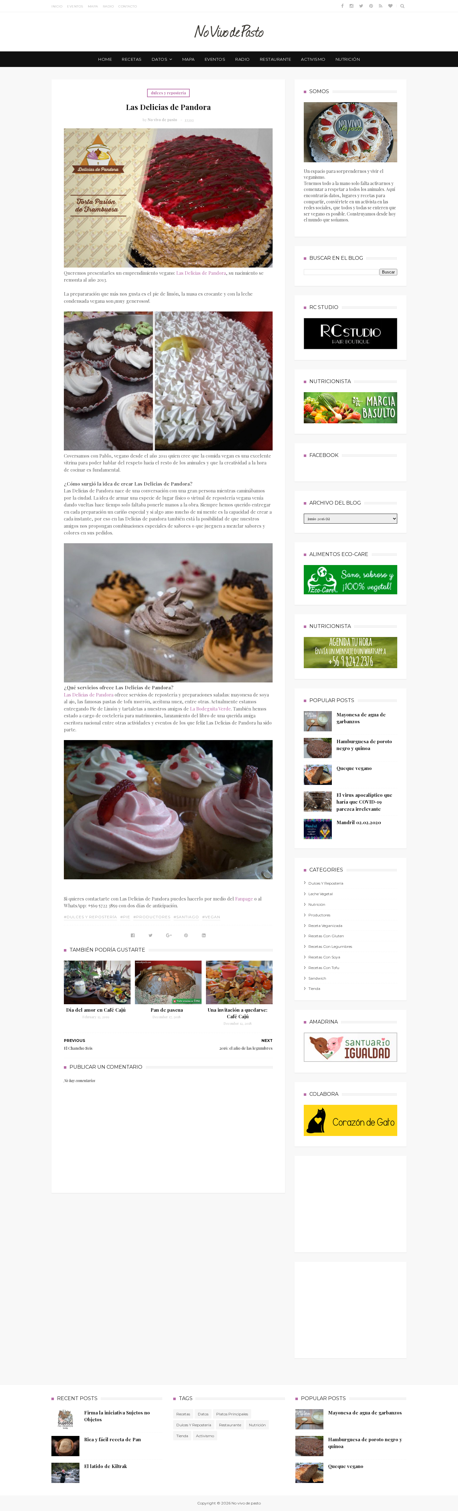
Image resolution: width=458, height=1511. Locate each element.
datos (160, 59)
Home (105, 59)
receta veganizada (325, 925)
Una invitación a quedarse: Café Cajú (237, 1013)
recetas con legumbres (330, 946)
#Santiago (186, 917)
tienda (314, 988)
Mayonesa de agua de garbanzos (365, 1412)
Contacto (127, 6)
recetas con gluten (326, 936)
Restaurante (230, 1425)
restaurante (275, 59)
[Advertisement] (350, 1203)
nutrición (348, 59)
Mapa (93, 6)
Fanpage (244, 899)
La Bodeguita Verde (210, 709)
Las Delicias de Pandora (201, 273)
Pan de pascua (166, 1010)
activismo (313, 59)
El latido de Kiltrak (105, 1466)
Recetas (183, 1414)
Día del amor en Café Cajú (96, 1010)
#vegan (211, 917)
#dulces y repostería (90, 917)
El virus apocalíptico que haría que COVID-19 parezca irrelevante (364, 802)
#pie (125, 917)
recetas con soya (324, 957)
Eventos (75, 6)
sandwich (317, 978)
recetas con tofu (323, 967)
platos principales (232, 1414)
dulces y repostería (168, 92)
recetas (132, 59)
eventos (215, 59)
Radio (108, 6)
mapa (188, 59)
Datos (203, 1414)
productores (319, 915)
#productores (151, 917)
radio (242, 59)
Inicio (56, 6)
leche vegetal (320, 893)
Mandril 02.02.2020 (358, 822)
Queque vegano (354, 768)
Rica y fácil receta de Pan (112, 1439)
